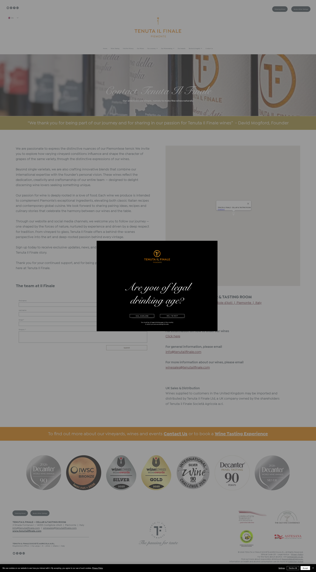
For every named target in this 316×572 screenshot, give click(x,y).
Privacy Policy (97, 568)
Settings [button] (281, 568)
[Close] (313, 568)
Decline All (293, 568)
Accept (305, 568)
